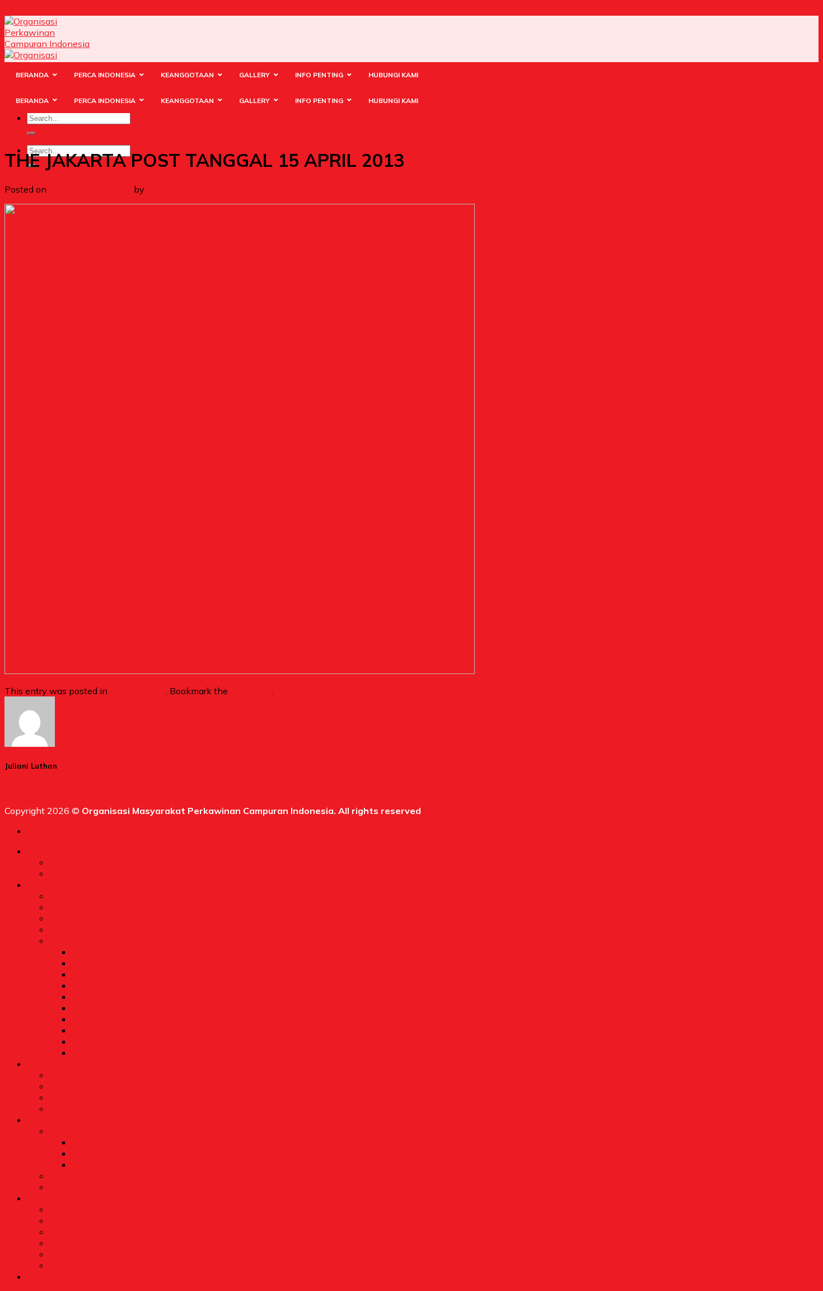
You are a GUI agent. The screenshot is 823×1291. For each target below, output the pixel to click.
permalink (251, 690)
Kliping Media (24, 131)
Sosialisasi (93, 1153)
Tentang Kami (78, 895)
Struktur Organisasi (88, 918)
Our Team (69, 940)
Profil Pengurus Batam (117, 963)
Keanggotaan (58, 1063)
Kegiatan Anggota (109, 1164)
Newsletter (72, 1186)
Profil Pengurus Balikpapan (127, 985)
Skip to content (36, 10)
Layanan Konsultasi (89, 1108)
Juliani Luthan (175, 189)
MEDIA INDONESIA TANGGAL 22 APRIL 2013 (100, 799)
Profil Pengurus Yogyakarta (126, 1030)
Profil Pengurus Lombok (120, 1041)
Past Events (74, 873)
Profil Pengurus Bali (111, 974)
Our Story (68, 907)
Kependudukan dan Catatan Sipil (117, 1231)
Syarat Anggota (81, 1074)
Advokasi (91, 1142)
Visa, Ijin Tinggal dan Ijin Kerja (110, 1209)
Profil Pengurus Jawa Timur (127, 1007)
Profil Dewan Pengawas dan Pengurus (151, 951)
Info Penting (55, 1198)
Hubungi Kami (57, 1276)
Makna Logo (74, 929)
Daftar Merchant (83, 1097)
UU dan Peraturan (86, 1265)
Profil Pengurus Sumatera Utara (136, 1052)
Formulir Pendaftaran (92, 1086)
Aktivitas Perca (81, 1130)
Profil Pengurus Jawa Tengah (131, 1019)
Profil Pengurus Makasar (121, 996)
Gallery (43, 1119)
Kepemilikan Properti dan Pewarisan (124, 1254)
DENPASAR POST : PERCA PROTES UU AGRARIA (109, 788)
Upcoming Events (86, 862)
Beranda (46, 851)
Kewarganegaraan (87, 1242)
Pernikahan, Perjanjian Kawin (110, 1220)
